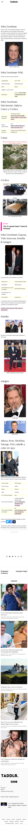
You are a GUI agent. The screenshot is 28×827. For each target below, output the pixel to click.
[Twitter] (13, 556)
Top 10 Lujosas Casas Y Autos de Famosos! (15, 227)
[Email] (21, 556)
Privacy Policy (9, 791)
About (2, 789)
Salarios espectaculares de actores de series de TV (18, 126)
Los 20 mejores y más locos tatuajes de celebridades (20, 511)
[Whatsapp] (18, 556)
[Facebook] (7, 556)
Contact (3, 791)
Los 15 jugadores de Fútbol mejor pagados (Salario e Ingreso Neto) (17, 805)
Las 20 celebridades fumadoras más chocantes (20, 503)
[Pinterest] (15, 556)
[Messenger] (10, 556)
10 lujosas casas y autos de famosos (11, 687)
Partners (3, 787)
